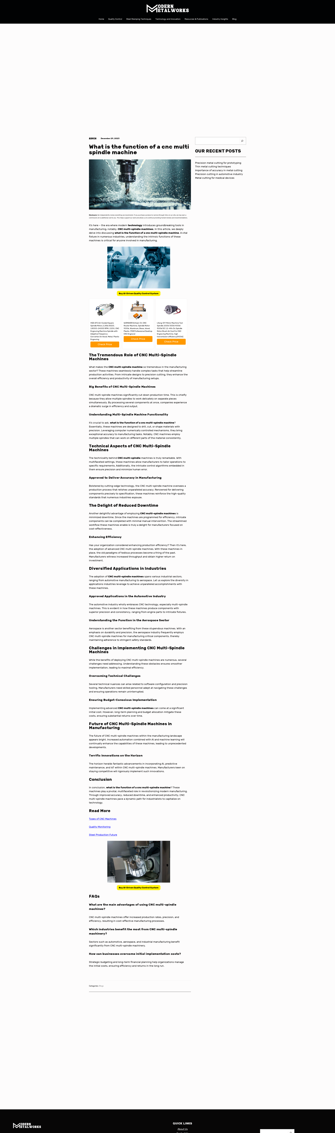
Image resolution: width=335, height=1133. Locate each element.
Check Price (105, 344)
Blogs (101, 986)
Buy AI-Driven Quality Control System (138, 293)
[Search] (242, 141)
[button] (138, 293)
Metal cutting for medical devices (214, 177)
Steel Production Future (103, 834)
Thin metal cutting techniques (213, 166)
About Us (183, 1129)
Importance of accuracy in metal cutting (218, 170)
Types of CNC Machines (102, 818)
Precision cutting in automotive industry (219, 174)
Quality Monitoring (99, 826)
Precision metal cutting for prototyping (218, 162)
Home (101, 19)
